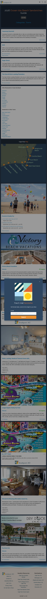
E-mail (12, 310)
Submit (23, 317)
